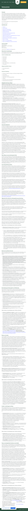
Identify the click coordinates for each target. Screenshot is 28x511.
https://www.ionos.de (13, 330)
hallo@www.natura (9, 49)
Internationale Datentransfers (7, 34)
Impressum (20, 509)
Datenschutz (23, 509)
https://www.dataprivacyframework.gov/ (14, 188)
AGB (25, 509)
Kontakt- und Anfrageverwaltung (7, 40)
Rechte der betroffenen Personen (7, 36)
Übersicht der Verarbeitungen (7, 29)
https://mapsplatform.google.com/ (17, 500)
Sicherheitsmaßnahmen (6, 31)
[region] (8, 505)
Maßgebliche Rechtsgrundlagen (7, 30)
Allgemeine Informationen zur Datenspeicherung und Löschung (11, 35)
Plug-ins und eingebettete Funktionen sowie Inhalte (10, 41)
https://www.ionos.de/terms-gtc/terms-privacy (9, 331)
